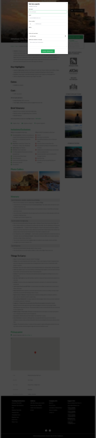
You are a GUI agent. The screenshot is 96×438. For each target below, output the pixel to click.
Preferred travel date (33, 33)
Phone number (32, 21)
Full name (31, 9)
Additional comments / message (35, 39)
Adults (30, 27)
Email (30, 15)
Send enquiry (48, 51)
